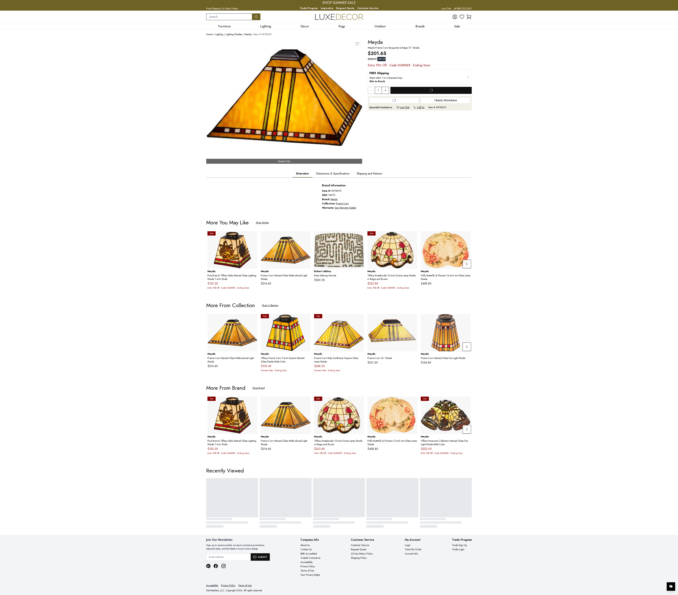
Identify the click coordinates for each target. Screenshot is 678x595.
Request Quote (345, 8)
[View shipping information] (420, 77)
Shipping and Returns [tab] (369, 174)
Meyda (248, 34)
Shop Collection (270, 305)
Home (209, 34)
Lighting (219, 34)
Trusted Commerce (310, 558)
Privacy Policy (308, 566)
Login (408, 545)
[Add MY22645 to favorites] (413, 319)
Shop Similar (262, 222)
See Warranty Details (345, 208)
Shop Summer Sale (339, 2)
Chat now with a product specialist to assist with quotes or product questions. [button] (646, 577)
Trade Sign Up (459, 545)
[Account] (455, 17)
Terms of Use (307, 570)
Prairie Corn (342, 203)
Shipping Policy (359, 558)
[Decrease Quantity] (371, 90)
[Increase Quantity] (385, 90)
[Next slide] (467, 264)
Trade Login (458, 549)
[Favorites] (462, 17)
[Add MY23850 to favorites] (306, 319)
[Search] (256, 16)
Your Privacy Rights (310, 575)
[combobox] (229, 17)
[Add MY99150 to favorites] (359, 319)
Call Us (420, 107)
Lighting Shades (234, 34)
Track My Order (413, 549)
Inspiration (327, 8)
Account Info (411, 553)
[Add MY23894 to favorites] (466, 236)
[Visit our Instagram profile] (223, 566)
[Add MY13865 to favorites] (413, 236)
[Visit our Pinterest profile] (208, 566)
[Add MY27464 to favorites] (466, 319)
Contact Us (306, 549)
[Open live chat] (671, 586)
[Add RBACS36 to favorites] (359, 236)
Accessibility (307, 562)
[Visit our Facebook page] (215, 566)
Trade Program (309, 8)
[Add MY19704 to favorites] (306, 236)
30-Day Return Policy (362, 553)
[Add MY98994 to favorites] (466, 402)
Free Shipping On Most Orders (222, 8)
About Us (305, 545)
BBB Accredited (309, 553)
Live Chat (446, 8)
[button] (469, 17)
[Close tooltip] (672, 575)
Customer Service (367, 8)
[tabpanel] (339, 196)
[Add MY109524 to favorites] (253, 236)
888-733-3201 (464, 8)
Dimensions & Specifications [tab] (333, 174)
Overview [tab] (302, 174)
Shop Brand (258, 388)
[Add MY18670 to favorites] (357, 43)
